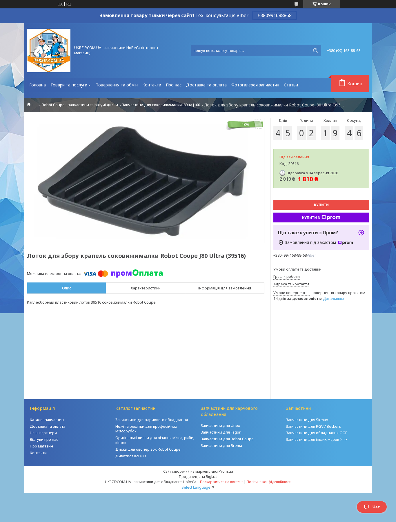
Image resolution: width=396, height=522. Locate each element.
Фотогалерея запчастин (255, 85)
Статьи (291, 85)
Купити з (311, 217)
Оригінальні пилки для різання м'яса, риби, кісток (154, 440)
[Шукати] (315, 50)
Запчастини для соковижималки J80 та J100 (161, 104)
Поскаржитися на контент (221, 481)
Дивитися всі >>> (131, 455)
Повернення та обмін (116, 85)
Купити (321, 204)
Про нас (173, 85)
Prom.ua (226, 471)
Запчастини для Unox (220, 425)
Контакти (151, 85)
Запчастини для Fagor (221, 432)
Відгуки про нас (44, 439)
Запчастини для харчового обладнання (151, 419)
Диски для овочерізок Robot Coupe (148, 449)
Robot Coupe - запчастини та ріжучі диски (80, 104)
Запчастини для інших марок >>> (316, 439)
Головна (37, 85)
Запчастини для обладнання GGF (316, 432)
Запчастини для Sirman (307, 419)
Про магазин (41, 446)
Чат (376, 507)
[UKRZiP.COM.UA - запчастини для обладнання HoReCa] (48, 50)
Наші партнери (43, 432)
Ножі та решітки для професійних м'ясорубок (146, 429)
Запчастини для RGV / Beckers (313, 426)
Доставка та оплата (206, 85)
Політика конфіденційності (269, 481)
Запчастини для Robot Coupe (227, 438)
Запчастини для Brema (221, 445)
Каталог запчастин (47, 419)
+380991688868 (274, 15)
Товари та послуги (68, 85)
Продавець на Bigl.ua (198, 476)
